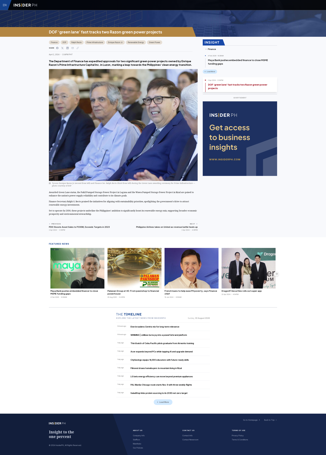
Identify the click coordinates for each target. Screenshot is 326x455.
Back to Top (269, 420)
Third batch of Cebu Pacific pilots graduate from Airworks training (162, 343)
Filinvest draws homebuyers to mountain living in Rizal (156, 368)
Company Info (139, 435)
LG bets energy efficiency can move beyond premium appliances (162, 376)
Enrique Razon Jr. (115, 42)
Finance (54, 42)
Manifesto (137, 444)
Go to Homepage (250, 420)
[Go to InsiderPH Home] (25, 5)
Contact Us (188, 430)
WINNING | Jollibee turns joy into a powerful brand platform (159, 335)
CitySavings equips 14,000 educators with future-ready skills (160, 360)
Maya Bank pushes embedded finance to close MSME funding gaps (238, 62)
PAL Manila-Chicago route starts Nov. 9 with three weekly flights (161, 385)
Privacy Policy (238, 435)
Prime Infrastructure (95, 42)
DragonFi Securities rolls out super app (242, 291)
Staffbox (136, 440)
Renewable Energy (136, 42)
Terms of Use (238, 430)
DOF (64, 42)
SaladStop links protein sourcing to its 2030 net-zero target (159, 393)
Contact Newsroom (190, 440)
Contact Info (187, 435)
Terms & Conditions (240, 440)
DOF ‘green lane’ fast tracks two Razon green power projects (237, 86)
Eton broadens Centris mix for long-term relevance (155, 326)
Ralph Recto (76, 42)
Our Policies (138, 448)
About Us (137, 430)
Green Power (154, 42)
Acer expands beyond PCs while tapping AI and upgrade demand (162, 351)
